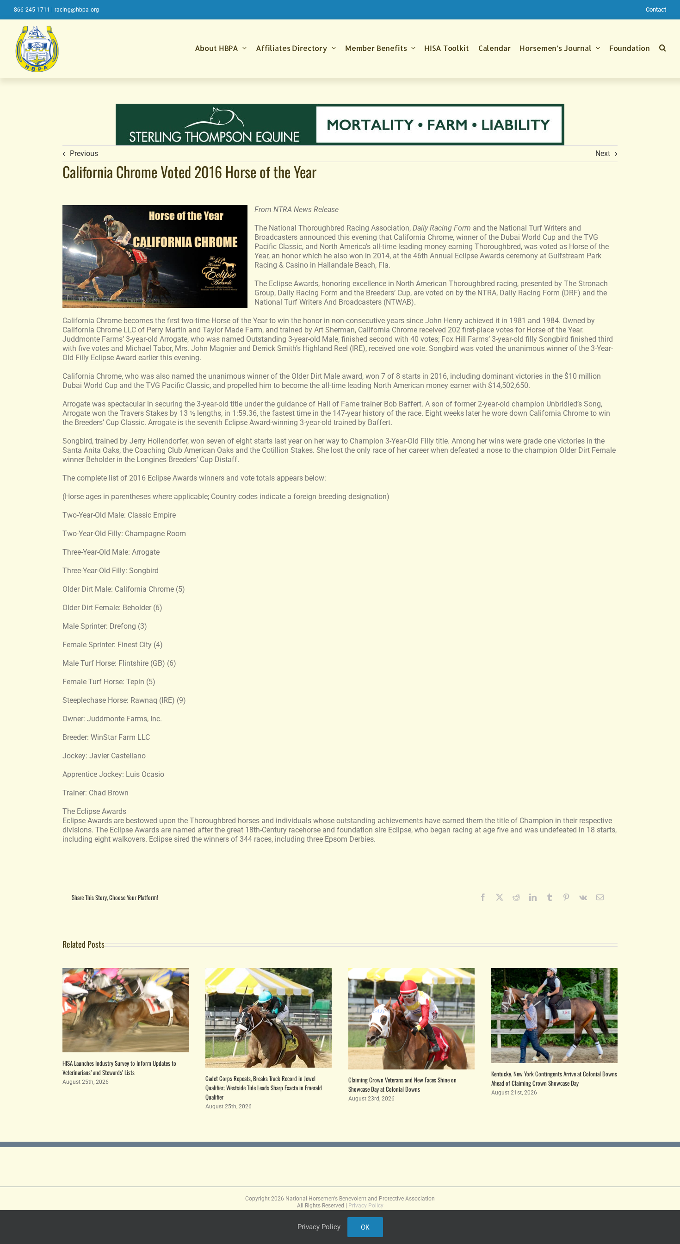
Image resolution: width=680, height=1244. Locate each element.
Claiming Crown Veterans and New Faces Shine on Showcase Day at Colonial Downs (402, 1084)
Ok (365, 1227)
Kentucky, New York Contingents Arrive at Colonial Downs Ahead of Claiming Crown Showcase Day (554, 1078)
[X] (499, 897)
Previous (84, 153)
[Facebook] (483, 897)
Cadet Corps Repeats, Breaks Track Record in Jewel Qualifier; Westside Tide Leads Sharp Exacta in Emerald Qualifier (263, 1087)
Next (602, 153)
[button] (662, 48)
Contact (656, 9)
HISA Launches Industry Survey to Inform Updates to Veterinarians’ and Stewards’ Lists (119, 1067)
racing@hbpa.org (77, 9)
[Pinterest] (566, 897)
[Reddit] (516, 897)
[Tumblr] (549, 897)
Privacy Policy (365, 1205)
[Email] (600, 897)
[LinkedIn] (533, 897)
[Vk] (583, 897)
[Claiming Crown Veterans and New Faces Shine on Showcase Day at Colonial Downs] (411, 972)
